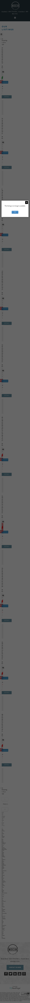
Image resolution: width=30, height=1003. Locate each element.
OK (15, 212)
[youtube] (19, 973)
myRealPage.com (15, 988)
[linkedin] (15, 973)
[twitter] (10, 973)
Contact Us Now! (15, 967)
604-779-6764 (12, 11)
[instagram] (24, 973)
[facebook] (6, 973)
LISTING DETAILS (7, 96)
